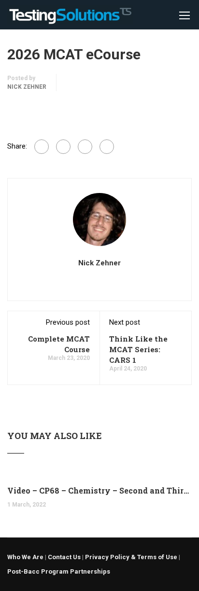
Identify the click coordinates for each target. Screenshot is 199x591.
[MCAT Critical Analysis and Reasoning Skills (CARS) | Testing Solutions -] (70, 17)
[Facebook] (41, 146)
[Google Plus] (63, 146)
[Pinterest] (107, 146)
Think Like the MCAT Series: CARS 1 (138, 349)
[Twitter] (85, 146)
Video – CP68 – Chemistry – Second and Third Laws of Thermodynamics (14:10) (99, 490)
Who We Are (25, 557)
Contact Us (64, 557)
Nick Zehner (26, 86)
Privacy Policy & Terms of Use (131, 557)
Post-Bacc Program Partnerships (58, 571)
